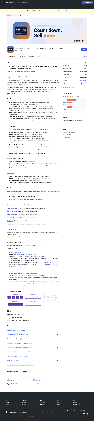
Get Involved (59, 398)
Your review (66, 112)
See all (85, 112)
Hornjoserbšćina (22, 412)
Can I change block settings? (14, 339)
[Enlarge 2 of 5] (22, 302)
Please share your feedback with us (50, 191)
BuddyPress (76, 404)
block (82, 83)
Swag (58, 404)
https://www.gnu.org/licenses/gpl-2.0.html (34, 256)
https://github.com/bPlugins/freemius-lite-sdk (25, 254)
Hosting (7, 402)
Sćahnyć (84, 49)
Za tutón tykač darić (68, 137)
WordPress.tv (43, 404)
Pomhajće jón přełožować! (61, 10)
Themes (24, 400)
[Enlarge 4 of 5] (39, 302)
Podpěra (85, 56)
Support (41, 400)
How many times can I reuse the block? (17, 356)
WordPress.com (77, 398)
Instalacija (31, 56)
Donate (58, 402)
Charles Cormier (14, 383)
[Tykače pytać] (20, 15)
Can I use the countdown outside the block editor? (20, 347)
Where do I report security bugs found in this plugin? (20, 365)
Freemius (38, 383)
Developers (42, 402)
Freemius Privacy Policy (15, 266)
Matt (74, 400)
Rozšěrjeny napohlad (68, 87)
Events (57, 400)
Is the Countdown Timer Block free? (16, 330)
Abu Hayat (38, 380)
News (7, 400)
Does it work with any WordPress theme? (17, 334)
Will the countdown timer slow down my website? (19, 352)
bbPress (75, 402)
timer (85, 83)
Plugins (24, 402)
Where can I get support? (13, 360)
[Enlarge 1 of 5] (22, 295)
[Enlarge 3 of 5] (39, 295)
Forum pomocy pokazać (69, 123)
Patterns (24, 404)
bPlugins (19, 50)
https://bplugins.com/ (19, 252)
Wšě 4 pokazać (83, 80)
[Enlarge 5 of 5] (57, 295)
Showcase (24, 398)
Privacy (7, 404)
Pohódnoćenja (22, 56)
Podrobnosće (12, 56)
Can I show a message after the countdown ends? (20, 343)
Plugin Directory (9, 7)
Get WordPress (87, 2)
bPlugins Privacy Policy (50, 264)
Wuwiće (40, 56)
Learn (40, 398)
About (7, 398)
